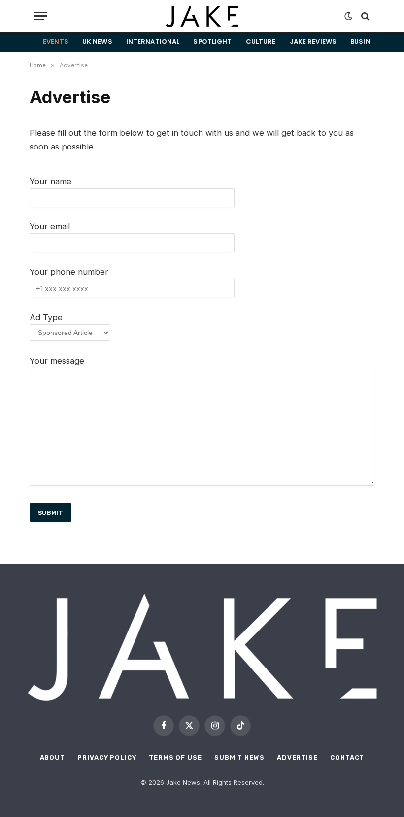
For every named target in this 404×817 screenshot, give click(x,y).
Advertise (297, 757)
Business (366, 41)
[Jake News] (202, 16)
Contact (347, 757)
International (153, 41)
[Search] (364, 16)
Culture (261, 41)
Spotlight (212, 41)
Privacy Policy (106, 757)
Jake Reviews (313, 41)
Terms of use (175, 757)
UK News (97, 41)
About (53, 757)
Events (55, 41)
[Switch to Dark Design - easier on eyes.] (348, 16)
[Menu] (40, 16)
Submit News (239, 757)
